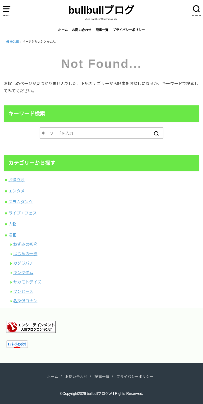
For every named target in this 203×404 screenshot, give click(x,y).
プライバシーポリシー (129, 30)
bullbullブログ (101, 10)
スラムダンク (20, 202)
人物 (12, 224)
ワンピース (23, 291)
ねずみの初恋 (25, 244)
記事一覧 (102, 30)
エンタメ (16, 191)
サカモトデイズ (27, 282)
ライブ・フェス (22, 213)
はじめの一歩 (25, 253)
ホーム (63, 30)
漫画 (12, 235)
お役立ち (16, 180)
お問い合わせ (81, 30)
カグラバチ (23, 263)
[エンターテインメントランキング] (31, 329)
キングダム (23, 272)
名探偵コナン (25, 301)
